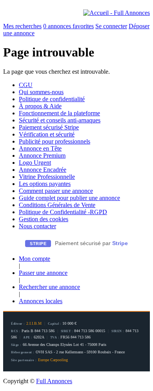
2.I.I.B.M (34, 323)
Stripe (120, 243)
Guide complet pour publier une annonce (69, 198)
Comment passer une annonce (56, 190)
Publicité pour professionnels (54, 141)
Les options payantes (45, 183)
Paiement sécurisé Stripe (49, 127)
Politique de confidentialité (52, 99)
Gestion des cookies (43, 219)
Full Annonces (54, 381)
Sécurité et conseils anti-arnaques (59, 120)
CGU (26, 85)
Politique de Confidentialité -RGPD (63, 212)
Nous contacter (37, 226)
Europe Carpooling (53, 360)
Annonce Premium (42, 155)
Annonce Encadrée (42, 169)
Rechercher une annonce (49, 287)
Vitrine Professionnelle (47, 176)
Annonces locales (40, 301)
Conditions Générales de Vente (57, 205)
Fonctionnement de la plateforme (59, 113)
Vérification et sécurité (47, 134)
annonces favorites (68, 26)
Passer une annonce (43, 272)
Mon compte (34, 258)
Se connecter (111, 26)
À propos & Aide (40, 106)
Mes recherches (22, 26)
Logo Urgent (35, 162)
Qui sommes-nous (41, 92)
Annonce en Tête (40, 148)
